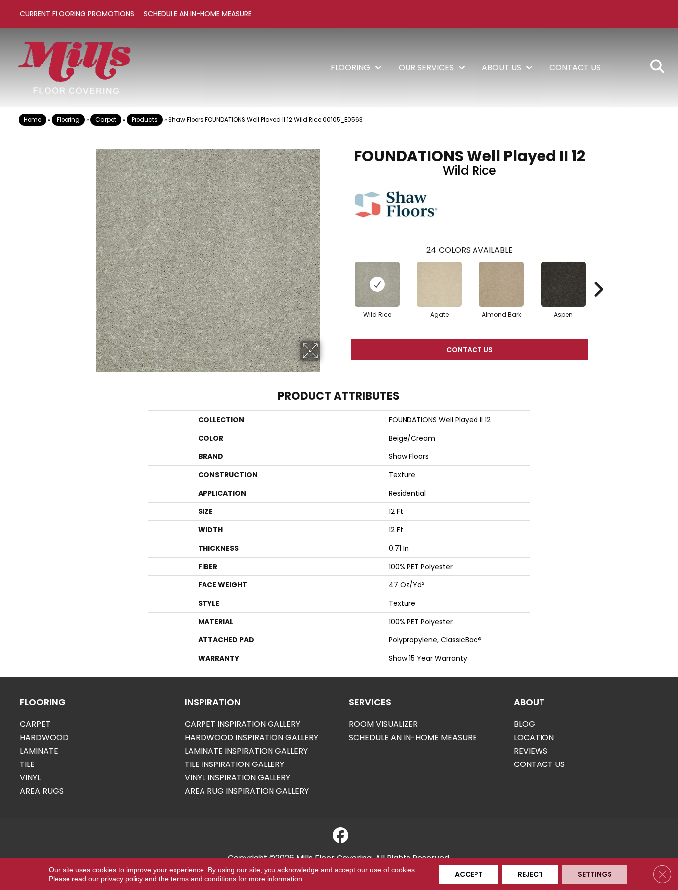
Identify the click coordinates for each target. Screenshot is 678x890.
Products (145, 120)
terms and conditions (203, 879)
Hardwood (44, 737)
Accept (469, 874)
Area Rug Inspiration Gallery (247, 791)
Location (534, 737)
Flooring (68, 120)
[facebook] (340, 836)
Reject (530, 874)
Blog (524, 724)
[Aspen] (563, 284)
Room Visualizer (383, 724)
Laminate (39, 751)
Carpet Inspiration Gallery (242, 724)
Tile (27, 764)
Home (32, 120)
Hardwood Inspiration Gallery (251, 737)
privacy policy (122, 879)
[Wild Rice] (377, 284)
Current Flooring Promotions (77, 14)
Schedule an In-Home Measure (198, 14)
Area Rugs (42, 791)
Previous (341, 274)
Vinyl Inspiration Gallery (237, 777)
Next (598, 274)
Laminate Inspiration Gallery (246, 751)
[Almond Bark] (501, 284)
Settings (595, 874)
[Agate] (439, 284)
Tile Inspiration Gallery (234, 764)
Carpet (105, 120)
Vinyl (30, 777)
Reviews (530, 751)
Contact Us (469, 350)
